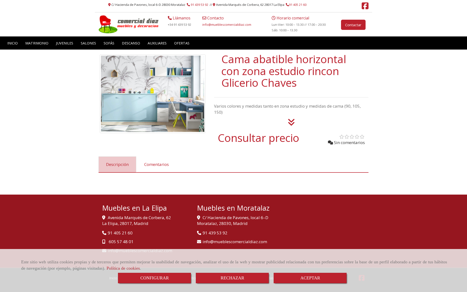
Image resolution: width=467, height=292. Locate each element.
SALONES (88, 43)
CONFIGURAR (154, 277)
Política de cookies (123, 268)
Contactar (353, 24)
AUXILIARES (157, 43)
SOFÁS (109, 43)
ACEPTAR (310, 277)
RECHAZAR (232, 277)
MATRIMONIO (36, 43)
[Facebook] (365, 7)
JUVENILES (64, 43)
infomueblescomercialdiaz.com (226, 24)
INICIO (12, 43)
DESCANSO (131, 43)
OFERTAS (181, 43)
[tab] (117, 164)
